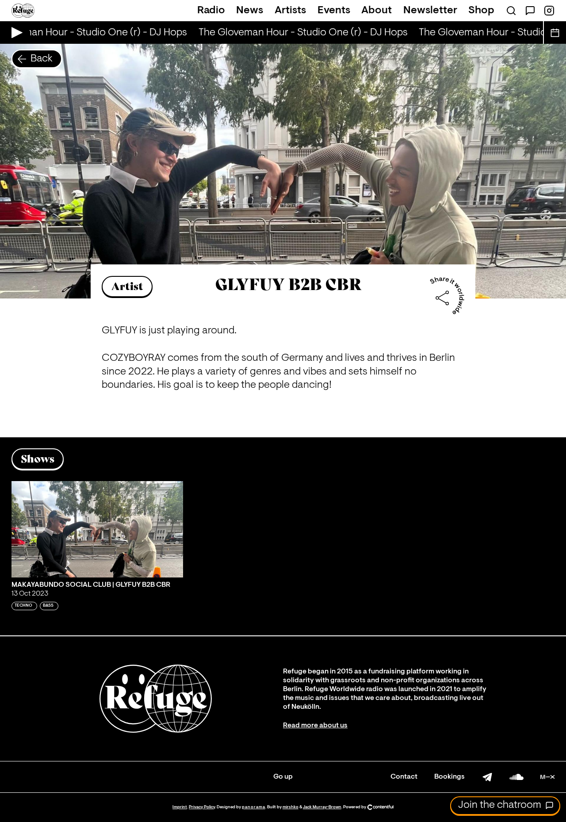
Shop (481, 10)
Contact (403, 776)
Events (333, 10)
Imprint (179, 807)
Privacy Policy (202, 807)
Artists (290, 10)
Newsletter (430, 10)
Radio (211, 10)
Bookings (449, 776)
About (376, 10)
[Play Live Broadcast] (15, 32)
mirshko (290, 807)
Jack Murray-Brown (322, 807)
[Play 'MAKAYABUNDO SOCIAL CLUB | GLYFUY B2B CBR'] (97, 529)
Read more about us (315, 725)
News (249, 10)
